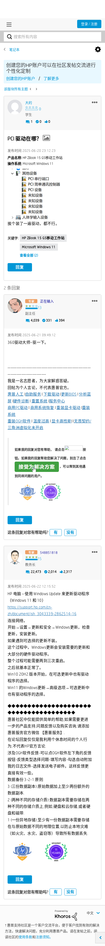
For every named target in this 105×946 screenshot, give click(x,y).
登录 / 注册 (89, 24)
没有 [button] (70, 532)
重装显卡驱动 (68, 407)
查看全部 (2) (29, 255)
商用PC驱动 (18, 407)
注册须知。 (44, 937)
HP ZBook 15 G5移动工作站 (43, 238)
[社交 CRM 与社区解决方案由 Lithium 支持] (66, 915)
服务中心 (57, 401)
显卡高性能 (62, 421)
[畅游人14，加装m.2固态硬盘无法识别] (36, 89)
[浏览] (8, 24)
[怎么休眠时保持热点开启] (31, 89)
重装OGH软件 (19, 421)
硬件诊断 (21, 401)
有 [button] (56, 532)
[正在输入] (15, 305)
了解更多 (51, 79)
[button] (94, 102)
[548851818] (15, 557)
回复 (20, 267)
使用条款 (25, 937)
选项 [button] (98, 50)
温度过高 (41, 421)
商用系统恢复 (42, 407)
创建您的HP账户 (20, 79)
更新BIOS (69, 394)
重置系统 (39, 401)
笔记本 (14, 49)
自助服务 (33, 394)
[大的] (15, 107)
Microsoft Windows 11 (39, 247)
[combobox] (52, 37)
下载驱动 (51, 394)
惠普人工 (15, 394)
